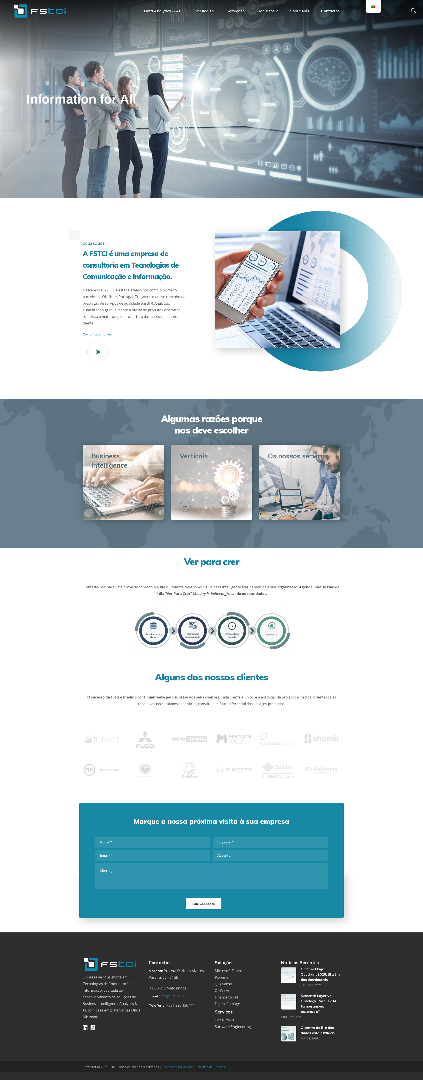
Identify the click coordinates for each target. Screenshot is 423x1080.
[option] (101, 742)
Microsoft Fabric (228, 970)
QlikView (222, 990)
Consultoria (224, 1020)
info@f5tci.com (172, 996)
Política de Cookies (211, 1067)
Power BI (222, 977)
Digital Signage (227, 1003)
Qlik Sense (223, 984)
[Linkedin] (85, 1027)
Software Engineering (233, 1026)
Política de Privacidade (178, 1067)
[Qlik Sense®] (96, 506)
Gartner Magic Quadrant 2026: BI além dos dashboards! (320, 974)
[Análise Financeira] (185, 506)
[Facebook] (93, 1027)
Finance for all (226, 997)
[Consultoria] (273, 506)
